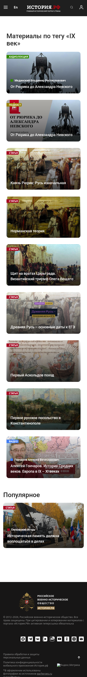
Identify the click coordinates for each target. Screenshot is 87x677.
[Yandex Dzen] (74, 639)
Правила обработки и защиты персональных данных (21, 656)
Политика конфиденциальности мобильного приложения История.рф (25, 664)
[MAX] (23, 639)
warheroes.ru (44, 673)
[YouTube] (59, 639)
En (16, 7)
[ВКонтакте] (37, 639)
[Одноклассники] (66, 639)
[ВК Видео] (44, 639)
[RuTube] (52, 639)
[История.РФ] (43, 8)
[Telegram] (30, 639)
